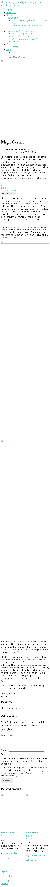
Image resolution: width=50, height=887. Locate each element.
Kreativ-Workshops (21, 36)
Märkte (15, 41)
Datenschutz (7, 876)
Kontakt (10, 44)
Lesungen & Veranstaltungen (20, 31)
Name (4, 750)
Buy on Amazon (9, 190)
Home (9, 9)
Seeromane (12, 17)
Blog (8, 49)
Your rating (6, 729)
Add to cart (31, 860)
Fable (10, 57)
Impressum (6, 871)
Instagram (17, 52)
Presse (15, 47)
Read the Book (8, 193)
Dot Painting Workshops (23, 33)
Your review (7, 735)
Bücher (9, 15)
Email (4, 754)
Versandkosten (13, 853)
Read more (6, 858)
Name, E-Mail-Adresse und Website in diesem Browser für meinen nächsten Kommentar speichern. (24, 761)
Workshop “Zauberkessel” (24, 39)
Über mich (11, 12)
